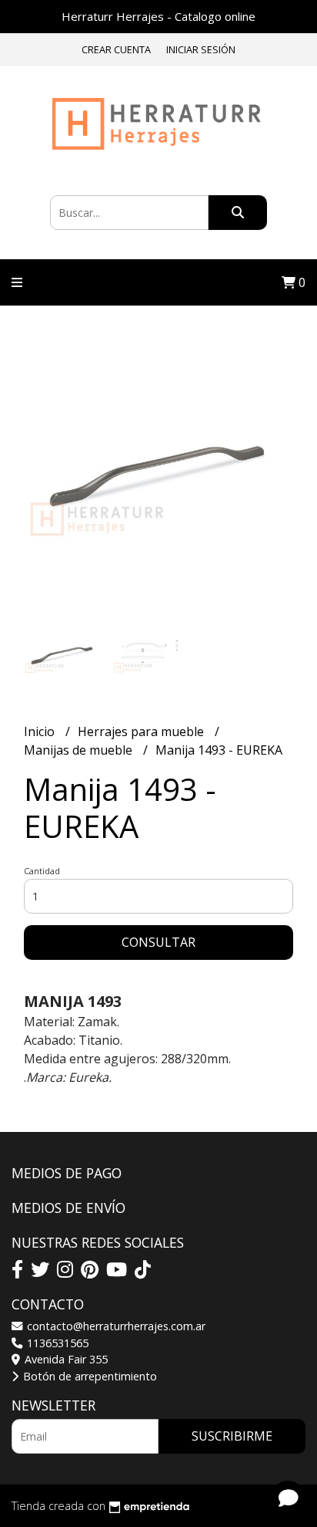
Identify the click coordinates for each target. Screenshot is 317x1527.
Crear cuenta (116, 49)
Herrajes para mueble (142, 731)
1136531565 (56, 1343)
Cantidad (42, 871)
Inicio (41, 731)
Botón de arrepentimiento (88, 1376)
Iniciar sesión (200, 49)
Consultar (158, 942)
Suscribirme (232, 1435)
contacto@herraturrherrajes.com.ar (114, 1326)
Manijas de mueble (79, 750)
